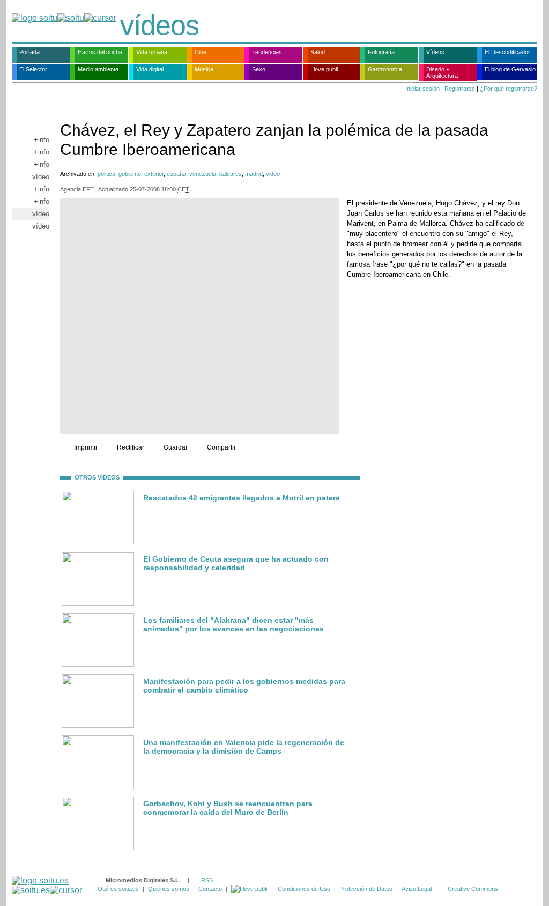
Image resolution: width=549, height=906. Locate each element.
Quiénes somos (168, 889)
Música (204, 69)
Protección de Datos (365, 889)
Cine (200, 52)
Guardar (176, 447)
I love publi (324, 69)
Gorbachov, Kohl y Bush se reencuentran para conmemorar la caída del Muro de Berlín (228, 807)
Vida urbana (151, 52)
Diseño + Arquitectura (442, 72)
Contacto (210, 889)
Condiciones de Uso (304, 889)
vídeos (159, 25)
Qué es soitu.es (118, 889)
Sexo (258, 69)
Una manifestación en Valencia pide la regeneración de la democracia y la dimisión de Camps (243, 746)
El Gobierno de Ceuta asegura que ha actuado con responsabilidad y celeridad (236, 563)
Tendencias (267, 52)
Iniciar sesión (422, 88)
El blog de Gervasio (510, 69)
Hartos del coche (100, 52)
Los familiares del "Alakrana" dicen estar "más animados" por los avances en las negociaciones (233, 624)
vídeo (40, 177)
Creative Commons (473, 889)
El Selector (33, 69)
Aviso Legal (417, 889)
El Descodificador (507, 52)
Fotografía (381, 52)
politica (106, 174)
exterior (154, 174)
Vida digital (150, 69)
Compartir (221, 447)
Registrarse (459, 88)
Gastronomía (385, 69)
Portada (29, 52)
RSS (207, 880)
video (273, 174)
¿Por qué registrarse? (508, 88)
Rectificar (130, 447)
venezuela (202, 174)
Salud (317, 52)
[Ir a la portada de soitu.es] (47, 885)
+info (41, 140)
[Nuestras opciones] (250, 889)
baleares (230, 174)
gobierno (129, 174)
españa (176, 174)
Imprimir (86, 447)
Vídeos (435, 52)
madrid (254, 174)
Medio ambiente (98, 69)
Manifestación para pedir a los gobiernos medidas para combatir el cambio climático (244, 685)
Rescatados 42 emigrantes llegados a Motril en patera (241, 497)
